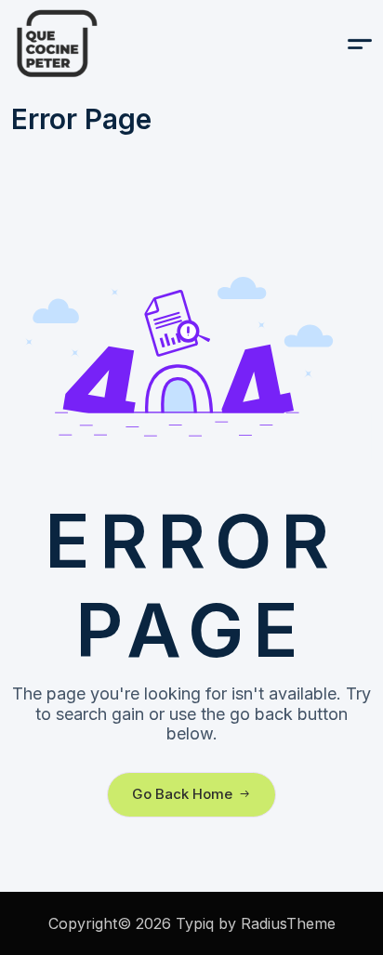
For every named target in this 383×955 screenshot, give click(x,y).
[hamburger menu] (360, 44)
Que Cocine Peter (104, 44)
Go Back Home (182, 794)
